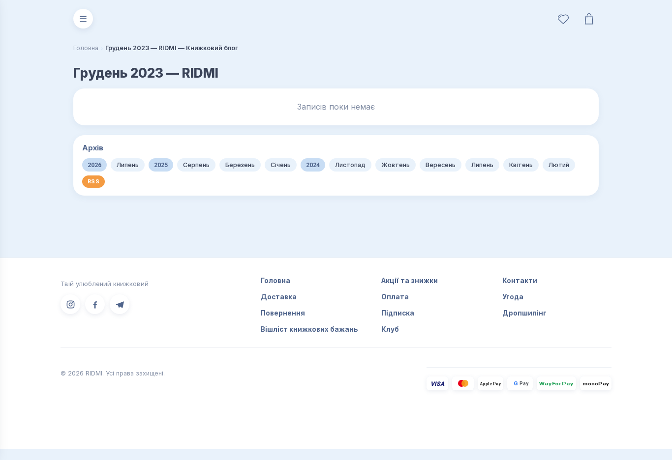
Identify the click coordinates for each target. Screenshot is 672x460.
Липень (128, 165)
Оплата (395, 297)
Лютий (559, 165)
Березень (240, 165)
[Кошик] (589, 19)
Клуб (390, 329)
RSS (93, 181)
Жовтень (395, 165)
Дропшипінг (524, 313)
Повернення (283, 313)
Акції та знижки (409, 281)
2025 (161, 165)
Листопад (350, 165)
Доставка (279, 297)
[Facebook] (95, 304)
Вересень (441, 165)
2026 (94, 165)
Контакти (519, 281)
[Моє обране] (563, 19)
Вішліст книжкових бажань (309, 329)
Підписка (397, 313)
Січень (281, 165)
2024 (313, 165)
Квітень (521, 165)
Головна (85, 48)
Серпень (196, 165)
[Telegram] (119, 304)
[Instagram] (70, 304)
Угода (512, 297)
